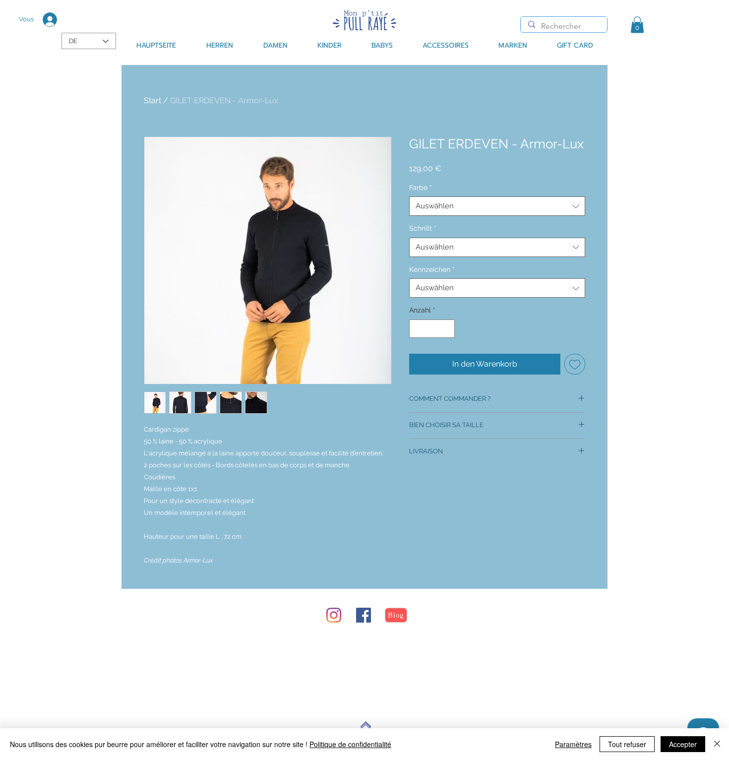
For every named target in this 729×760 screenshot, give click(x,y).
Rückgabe (186, 652)
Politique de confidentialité (350, 744)
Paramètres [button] (573, 744)
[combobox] (497, 206)
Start (152, 100)
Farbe (420, 187)
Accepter (683, 744)
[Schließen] (717, 744)
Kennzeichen (432, 269)
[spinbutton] (432, 328)
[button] (637, 24)
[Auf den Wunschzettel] (574, 364)
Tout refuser (627, 744)
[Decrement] (417, 328)
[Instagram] (333, 615)
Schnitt (422, 228)
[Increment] (447, 328)
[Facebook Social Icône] (363, 615)
